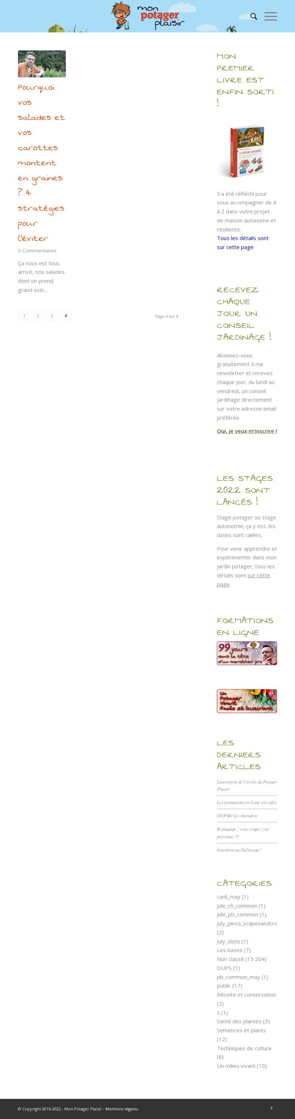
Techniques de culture (244, 1048)
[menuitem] (250, 16)
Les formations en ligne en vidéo (247, 802)
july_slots (228, 941)
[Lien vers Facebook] (271, 1108)
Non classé (230, 958)
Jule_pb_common (237, 914)
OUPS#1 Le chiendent (237, 815)
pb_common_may (238, 976)
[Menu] (267, 16)
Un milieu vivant (236, 1065)
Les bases (229, 949)
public (224, 985)
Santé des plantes (239, 1021)
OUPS (224, 967)
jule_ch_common (237, 905)
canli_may (228, 896)
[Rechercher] (250, 16)
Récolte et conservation (246, 994)
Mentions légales (121, 1108)
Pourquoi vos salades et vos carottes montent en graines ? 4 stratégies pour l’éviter (41, 162)
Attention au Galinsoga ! (239, 850)
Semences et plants (241, 1030)
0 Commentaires (37, 250)
